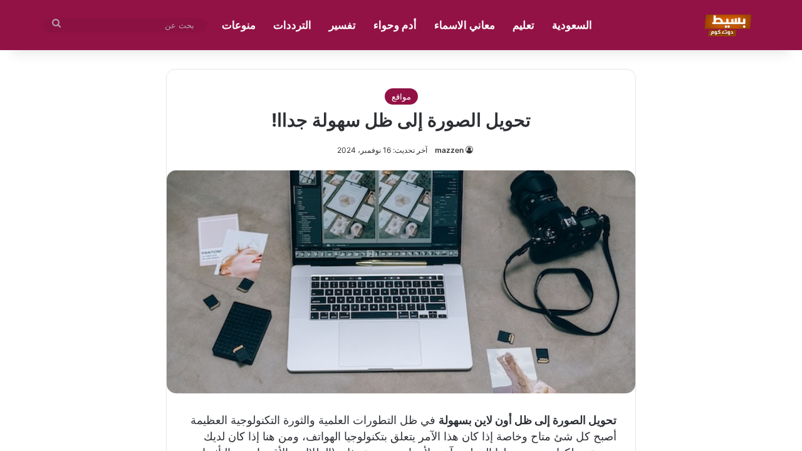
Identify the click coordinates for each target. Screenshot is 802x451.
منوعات (239, 25)
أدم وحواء (395, 25)
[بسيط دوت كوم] (726, 25)
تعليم (523, 25)
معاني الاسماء (464, 25)
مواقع (401, 96)
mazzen (449, 150)
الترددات (292, 25)
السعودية (572, 25)
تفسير (342, 25)
